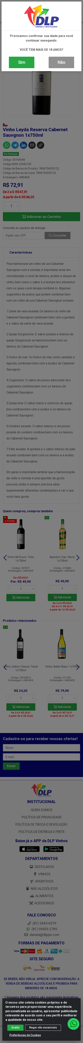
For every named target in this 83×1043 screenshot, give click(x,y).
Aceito (15, 1027)
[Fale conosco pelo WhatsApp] (73, 1024)
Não (61, 62)
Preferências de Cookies (25, 1035)
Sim (21, 62)
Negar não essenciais (43, 1027)
